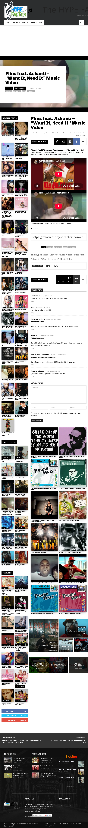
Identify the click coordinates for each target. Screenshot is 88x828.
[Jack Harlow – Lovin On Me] (8, 639)
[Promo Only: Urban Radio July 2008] (72, 598)
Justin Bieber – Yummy (6, 684)
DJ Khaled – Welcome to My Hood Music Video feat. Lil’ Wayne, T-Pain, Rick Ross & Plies (8, 214)
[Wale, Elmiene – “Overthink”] (8, 557)
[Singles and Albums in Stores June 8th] (8, 301)
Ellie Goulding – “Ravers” (6, 495)
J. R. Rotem (16, 91)
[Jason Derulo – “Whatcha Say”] (8, 407)
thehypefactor (57, 97)
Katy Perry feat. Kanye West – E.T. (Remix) (20, 612)
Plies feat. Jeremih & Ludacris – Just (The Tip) (21, 177)
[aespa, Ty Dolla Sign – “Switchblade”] (66, 645)
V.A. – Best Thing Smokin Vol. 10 (69, 520)
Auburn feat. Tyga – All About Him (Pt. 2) (21, 194)
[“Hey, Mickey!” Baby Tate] (21, 695)
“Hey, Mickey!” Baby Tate (20, 703)
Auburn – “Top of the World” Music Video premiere (44, 457)
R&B (17, 474)
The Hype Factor (38, 133)
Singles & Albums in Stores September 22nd (8, 434)
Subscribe (23, 720)
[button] (81, 22)
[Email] (64, 141)
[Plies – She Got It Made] (21, 353)
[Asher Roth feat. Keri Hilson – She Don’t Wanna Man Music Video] (35, 775)
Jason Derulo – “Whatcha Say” (6, 416)
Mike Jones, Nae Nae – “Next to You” (42, 583)
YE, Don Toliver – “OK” (7, 460)
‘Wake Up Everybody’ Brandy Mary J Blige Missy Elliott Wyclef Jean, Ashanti (21, 138)
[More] (83, 141)
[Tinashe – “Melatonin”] (21, 452)
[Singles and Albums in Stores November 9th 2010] (21, 244)
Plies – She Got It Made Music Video (21, 327)
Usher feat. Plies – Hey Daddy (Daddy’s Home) (21, 398)
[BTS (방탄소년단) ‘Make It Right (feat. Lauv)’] (8, 775)
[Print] (70, 141)
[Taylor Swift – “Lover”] (35, 767)
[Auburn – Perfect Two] (8, 186)
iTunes (35, 228)
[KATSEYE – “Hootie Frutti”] (81, 772)
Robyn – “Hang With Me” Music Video (21, 631)
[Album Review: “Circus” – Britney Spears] (8, 582)
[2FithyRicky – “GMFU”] (58, 665)
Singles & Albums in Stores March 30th (21, 344)
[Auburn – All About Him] (8, 226)
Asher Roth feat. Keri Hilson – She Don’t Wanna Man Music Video (48, 775)
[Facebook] (76, 141)
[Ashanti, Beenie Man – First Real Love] (8, 149)
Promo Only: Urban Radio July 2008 (70, 613)
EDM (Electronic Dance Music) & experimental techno (67, 780)
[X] (71, 805)
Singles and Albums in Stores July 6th (21, 291)
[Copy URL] (57, 141)
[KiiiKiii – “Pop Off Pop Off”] (8, 469)
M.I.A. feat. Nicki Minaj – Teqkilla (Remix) (20, 649)
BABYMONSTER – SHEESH (20, 591)
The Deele (30, 91)
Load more (70, 787)
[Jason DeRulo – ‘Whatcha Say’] (21, 407)
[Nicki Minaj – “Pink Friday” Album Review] (8, 244)
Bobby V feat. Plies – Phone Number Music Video (8, 292)
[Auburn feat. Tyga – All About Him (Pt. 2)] (21, 186)
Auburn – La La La (20, 309)
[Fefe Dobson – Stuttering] (21, 264)
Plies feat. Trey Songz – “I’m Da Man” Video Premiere (43, 521)
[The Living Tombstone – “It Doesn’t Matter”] (39, 665)
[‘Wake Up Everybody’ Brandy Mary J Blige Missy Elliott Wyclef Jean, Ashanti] (21, 128)
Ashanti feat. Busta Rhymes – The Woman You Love (8, 177)
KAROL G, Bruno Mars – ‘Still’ (6, 531)
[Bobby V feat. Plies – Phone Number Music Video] (8, 283)
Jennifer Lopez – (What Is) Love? (7, 666)
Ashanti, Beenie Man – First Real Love (7, 158)
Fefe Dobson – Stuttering (19, 273)
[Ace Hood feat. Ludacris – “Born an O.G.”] (8, 767)
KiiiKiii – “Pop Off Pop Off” (7, 477)
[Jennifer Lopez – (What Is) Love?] (8, 658)
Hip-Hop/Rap (6, 457)
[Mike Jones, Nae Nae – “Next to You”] (44, 568)
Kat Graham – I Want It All (19, 157)
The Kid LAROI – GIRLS (6, 703)
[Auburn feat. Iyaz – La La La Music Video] (8, 264)
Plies (24, 91)
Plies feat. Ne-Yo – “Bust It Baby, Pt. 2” (71, 583)
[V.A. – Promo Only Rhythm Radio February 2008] (44, 473)
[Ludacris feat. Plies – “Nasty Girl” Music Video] (72, 441)
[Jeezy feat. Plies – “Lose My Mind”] (8, 318)
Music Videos (20, 88)
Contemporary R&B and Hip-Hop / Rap (76, 632)
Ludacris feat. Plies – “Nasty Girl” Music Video (72, 457)
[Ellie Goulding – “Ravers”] (8, 486)
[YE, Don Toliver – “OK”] (8, 452)
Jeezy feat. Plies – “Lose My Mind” (7, 327)
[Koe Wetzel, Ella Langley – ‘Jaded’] (21, 486)
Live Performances (6, 607)
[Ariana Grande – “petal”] (21, 557)
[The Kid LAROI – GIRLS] (8, 695)
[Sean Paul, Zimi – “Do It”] (21, 522)
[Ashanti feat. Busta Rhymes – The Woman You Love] (8, 167)
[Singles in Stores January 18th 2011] (21, 203)
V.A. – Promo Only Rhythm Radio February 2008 (44, 489)
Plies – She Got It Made (20, 361)
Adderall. (34, 335)
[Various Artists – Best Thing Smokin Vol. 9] (35, 760)
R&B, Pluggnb (20, 686)
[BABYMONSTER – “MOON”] (81, 645)
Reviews (5, 588)
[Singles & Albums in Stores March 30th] (21, 336)
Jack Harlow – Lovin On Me (8, 648)
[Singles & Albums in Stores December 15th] (8, 389)
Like (25, 711)
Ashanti (8, 91)
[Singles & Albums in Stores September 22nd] (8, 425)
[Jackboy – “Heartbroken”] (78, 665)
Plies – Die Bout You (8, 135)
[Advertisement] (44, 41)
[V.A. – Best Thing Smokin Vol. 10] (72, 505)
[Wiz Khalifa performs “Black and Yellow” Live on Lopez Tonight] (8, 602)
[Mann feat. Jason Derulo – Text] (8, 371)
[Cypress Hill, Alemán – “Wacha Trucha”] (8, 760)
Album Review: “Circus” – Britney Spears (7, 592)
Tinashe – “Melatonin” (19, 460)
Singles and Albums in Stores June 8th (8, 310)
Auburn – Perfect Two (7, 194)
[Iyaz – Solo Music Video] (8, 336)
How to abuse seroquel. (40, 355)
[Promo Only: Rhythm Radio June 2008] (44, 598)
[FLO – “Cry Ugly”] (21, 469)
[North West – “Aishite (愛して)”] (8, 539)
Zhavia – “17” (6, 630)
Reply (32, 301)
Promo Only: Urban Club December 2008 (72, 488)
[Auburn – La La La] (21, 301)
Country (18, 492)
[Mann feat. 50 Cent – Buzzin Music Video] (21, 226)
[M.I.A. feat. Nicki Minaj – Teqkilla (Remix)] (21, 639)
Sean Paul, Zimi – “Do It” (20, 531)
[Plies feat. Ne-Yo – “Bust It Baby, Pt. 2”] (72, 568)
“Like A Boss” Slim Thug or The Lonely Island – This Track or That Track (21, 741)
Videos (9, 88)
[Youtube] (75, 805)
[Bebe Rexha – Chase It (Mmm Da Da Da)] (21, 658)
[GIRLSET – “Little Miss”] (21, 675)
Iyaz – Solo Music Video (7, 344)
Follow (23, 715)
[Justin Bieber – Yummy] (8, 675)
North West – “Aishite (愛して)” (7, 548)
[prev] (81, 266)
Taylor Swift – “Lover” (46, 766)
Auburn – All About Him (7, 234)
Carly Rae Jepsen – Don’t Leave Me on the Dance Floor (8, 513)
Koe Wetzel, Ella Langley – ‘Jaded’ (20, 495)
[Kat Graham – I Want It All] (21, 149)
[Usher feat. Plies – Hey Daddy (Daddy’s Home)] (21, 389)
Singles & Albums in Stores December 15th (8, 398)
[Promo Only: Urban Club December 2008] (72, 473)
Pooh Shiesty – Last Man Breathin (21, 548)
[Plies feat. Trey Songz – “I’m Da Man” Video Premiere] (44, 505)
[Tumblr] (66, 805)
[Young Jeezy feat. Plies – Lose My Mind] (8, 353)
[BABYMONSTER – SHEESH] (21, 582)
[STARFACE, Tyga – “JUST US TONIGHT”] (21, 504)
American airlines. (38, 319)
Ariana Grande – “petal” (20, 565)
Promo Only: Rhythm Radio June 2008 (42, 613)
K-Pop (4, 474)
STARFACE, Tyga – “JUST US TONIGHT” (20, 513)
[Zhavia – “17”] (8, 622)
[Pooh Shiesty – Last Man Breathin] (21, 539)
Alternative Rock (39, 661)
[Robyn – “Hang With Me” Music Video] (21, 622)
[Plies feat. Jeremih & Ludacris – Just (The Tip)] (21, 167)
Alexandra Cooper (38, 371)
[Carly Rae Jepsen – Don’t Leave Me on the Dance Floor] (8, 504)
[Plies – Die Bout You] (8, 128)
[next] (84, 266)
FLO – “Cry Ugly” (20, 477)
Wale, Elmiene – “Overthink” (6, 565)
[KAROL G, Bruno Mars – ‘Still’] (8, 522)
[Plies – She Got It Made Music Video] (21, 318)
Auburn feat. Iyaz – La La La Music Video (8, 273)
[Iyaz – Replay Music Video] (21, 371)
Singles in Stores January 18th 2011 (21, 212)
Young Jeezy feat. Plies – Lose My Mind (7, 362)
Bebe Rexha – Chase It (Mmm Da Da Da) (21, 666)
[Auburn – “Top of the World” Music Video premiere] (44, 441)
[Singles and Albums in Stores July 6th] (21, 283)
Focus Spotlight (20, 588)
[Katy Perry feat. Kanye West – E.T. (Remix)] (21, 602)
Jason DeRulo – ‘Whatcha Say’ (20, 416)
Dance (18, 457)
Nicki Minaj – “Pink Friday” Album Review (7, 254)
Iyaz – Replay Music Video (21, 380)
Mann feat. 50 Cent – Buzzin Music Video (21, 235)
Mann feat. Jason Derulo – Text (7, 380)
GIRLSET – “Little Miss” (20, 684)
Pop (17, 509)
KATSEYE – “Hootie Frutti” (67, 769)
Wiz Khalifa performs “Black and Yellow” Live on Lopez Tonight (8, 612)
